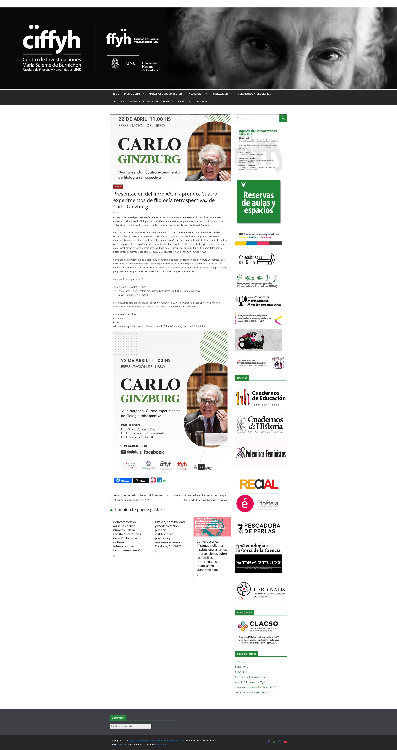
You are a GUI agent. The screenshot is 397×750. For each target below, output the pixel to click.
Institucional (132, 93)
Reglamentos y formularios (254, 93)
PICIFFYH (182, 101)
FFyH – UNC (241, 661)
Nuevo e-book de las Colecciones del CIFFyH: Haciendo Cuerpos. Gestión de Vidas (200, 498)
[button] (142, 94)
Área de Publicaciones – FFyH (250, 682)
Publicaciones (220, 93)
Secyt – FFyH (241, 671)
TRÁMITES (168, 101)
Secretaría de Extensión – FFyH (250, 677)
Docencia (201, 101)
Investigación (195, 93)
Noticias (118, 186)
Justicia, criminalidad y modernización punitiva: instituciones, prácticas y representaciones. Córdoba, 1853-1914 (170, 534)
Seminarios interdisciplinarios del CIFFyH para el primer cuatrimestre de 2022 (141, 498)
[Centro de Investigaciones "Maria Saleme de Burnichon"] (198, 9)
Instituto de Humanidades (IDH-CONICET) (256, 687)
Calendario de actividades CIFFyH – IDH (135, 101)
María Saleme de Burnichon (165, 93)
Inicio (116, 93)
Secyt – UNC (241, 666)
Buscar (283, 118)
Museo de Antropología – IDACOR (252, 692)
